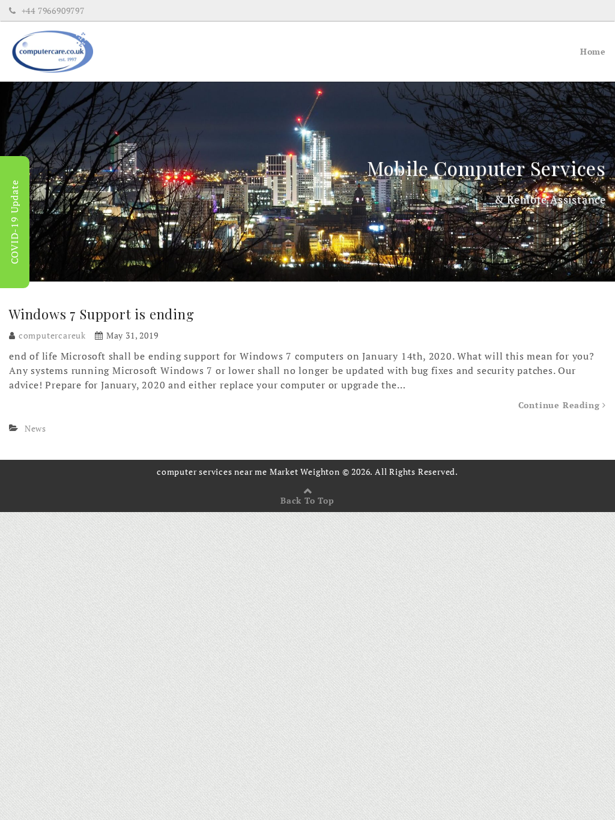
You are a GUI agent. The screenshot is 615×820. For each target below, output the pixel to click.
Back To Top (307, 500)
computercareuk (52, 335)
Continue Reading (560, 405)
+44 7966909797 (52, 10)
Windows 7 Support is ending (102, 314)
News (35, 428)
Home (593, 51)
